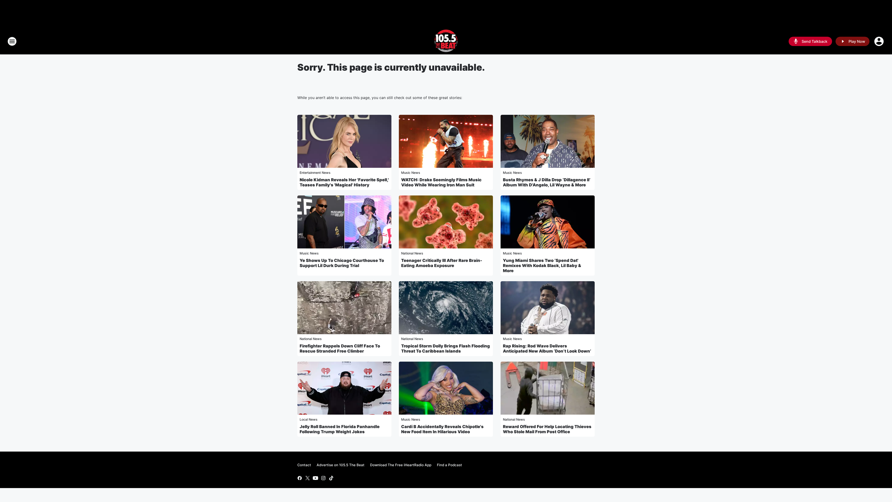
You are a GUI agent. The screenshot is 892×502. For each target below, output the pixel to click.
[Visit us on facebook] (299, 478)
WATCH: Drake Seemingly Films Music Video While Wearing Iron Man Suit (441, 182)
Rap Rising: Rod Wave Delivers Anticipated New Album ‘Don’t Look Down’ (547, 348)
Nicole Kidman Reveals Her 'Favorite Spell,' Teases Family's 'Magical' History (344, 182)
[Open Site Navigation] (12, 41)
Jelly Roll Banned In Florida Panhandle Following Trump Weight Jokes (340, 429)
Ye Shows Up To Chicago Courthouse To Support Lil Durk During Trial (342, 263)
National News (412, 253)
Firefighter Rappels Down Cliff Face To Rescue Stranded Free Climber (340, 348)
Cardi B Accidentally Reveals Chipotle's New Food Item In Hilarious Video (442, 429)
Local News (309, 419)
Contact (304, 465)
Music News (410, 173)
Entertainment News (315, 173)
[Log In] (879, 41)
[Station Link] (446, 41)
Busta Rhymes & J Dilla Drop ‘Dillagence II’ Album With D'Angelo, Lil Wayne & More (546, 182)
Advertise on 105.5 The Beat (340, 465)
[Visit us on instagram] (323, 478)
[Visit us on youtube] (315, 478)
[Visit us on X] (307, 478)
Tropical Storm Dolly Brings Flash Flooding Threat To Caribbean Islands (445, 348)
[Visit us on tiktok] (331, 478)
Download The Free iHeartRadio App (400, 465)
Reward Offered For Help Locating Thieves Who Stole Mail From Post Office (547, 429)
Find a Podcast (449, 465)
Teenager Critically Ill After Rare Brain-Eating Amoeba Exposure (441, 263)
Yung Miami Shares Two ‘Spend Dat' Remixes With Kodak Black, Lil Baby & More (542, 265)
